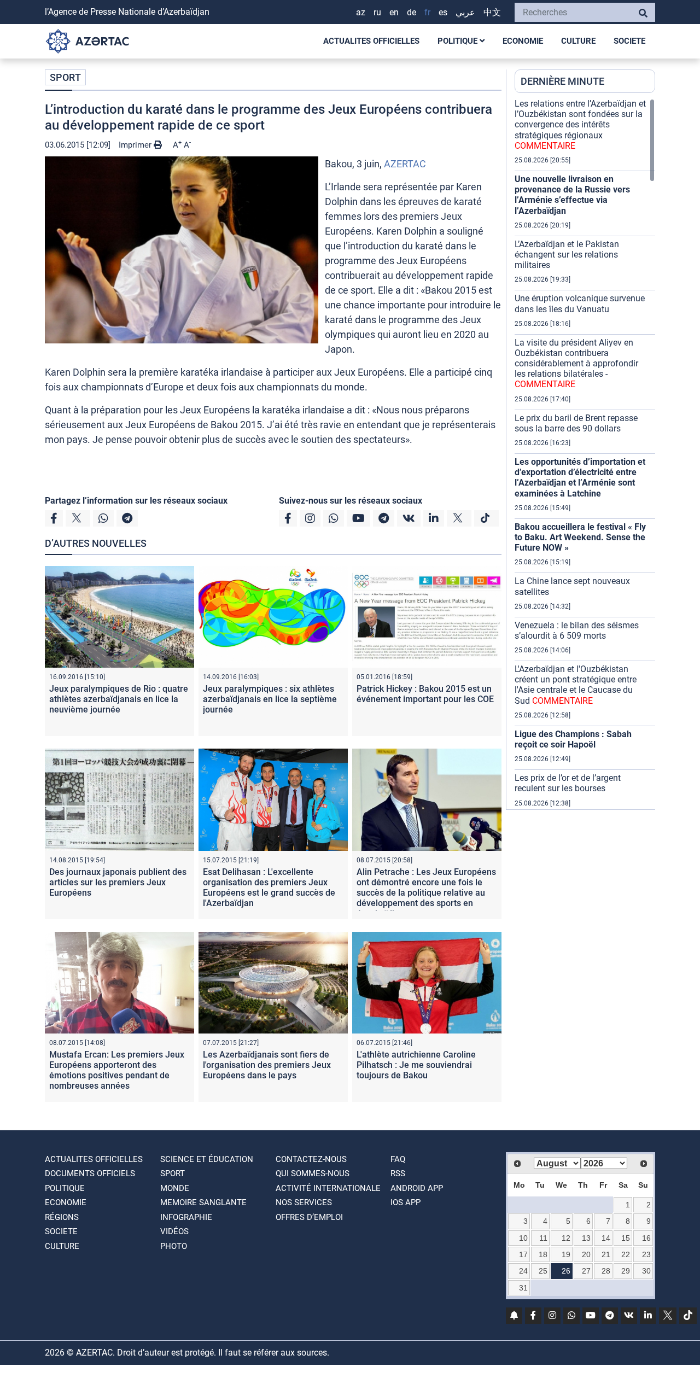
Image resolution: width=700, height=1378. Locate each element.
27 (586, 1270)
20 (586, 1254)
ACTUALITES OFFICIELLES (371, 41)
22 (625, 1254)
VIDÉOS (174, 1231)
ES (443, 12)
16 (646, 1238)
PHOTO (173, 1246)
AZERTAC (405, 164)
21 (606, 1254)
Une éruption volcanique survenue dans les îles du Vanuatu (580, 303)
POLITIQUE (459, 41)
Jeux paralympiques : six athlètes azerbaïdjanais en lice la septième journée (270, 699)
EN (394, 12)
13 (586, 1238)
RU (377, 12)
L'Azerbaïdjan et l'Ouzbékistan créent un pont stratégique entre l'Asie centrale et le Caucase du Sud (576, 685)
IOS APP (405, 1202)
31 (523, 1287)
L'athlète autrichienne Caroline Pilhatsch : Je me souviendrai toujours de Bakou (416, 1065)
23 (646, 1254)
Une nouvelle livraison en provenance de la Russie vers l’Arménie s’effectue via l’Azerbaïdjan (572, 195)
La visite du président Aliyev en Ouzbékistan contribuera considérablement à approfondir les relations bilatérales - (576, 363)
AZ (360, 12)
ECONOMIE (523, 41)
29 (625, 1270)
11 (543, 1238)
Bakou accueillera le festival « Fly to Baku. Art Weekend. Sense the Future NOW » (580, 537)
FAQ (397, 1159)
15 (625, 1238)
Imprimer (136, 145)
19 (566, 1254)
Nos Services (304, 1202)
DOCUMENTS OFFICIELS (90, 1173)
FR (427, 12)
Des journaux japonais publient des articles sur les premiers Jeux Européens (117, 882)
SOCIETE (629, 41)
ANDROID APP (416, 1188)
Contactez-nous (311, 1159)
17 (523, 1254)
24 (523, 1270)
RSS (397, 1173)
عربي (465, 12)
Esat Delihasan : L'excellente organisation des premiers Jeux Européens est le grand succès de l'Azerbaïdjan (269, 888)
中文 (492, 12)
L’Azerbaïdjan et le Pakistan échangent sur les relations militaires (567, 254)
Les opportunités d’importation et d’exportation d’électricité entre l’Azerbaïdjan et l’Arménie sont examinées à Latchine (580, 478)
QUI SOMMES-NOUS (312, 1173)
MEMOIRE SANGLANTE (203, 1202)
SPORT (65, 77)
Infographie (186, 1217)
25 (543, 1270)
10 (523, 1238)
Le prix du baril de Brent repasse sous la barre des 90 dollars (576, 423)
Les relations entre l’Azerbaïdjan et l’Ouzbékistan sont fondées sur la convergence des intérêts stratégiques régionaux (580, 124)
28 (606, 1270)
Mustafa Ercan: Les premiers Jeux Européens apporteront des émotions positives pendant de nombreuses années (116, 1070)
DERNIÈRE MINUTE (562, 81)
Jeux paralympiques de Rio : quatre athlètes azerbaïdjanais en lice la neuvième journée (118, 699)
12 (566, 1238)
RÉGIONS (62, 1217)
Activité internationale (328, 1188)
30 (646, 1270)
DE (411, 12)
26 (566, 1270)
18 (543, 1254)
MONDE (174, 1188)
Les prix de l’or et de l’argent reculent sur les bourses (568, 783)
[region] (585, 453)
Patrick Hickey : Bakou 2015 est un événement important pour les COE (425, 694)
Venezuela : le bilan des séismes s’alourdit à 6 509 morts (577, 630)
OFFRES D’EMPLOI (309, 1217)
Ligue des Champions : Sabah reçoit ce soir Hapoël (573, 739)
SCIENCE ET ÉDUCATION (206, 1159)
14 (606, 1238)
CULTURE (578, 41)
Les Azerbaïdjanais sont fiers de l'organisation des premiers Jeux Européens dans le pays (267, 1065)
